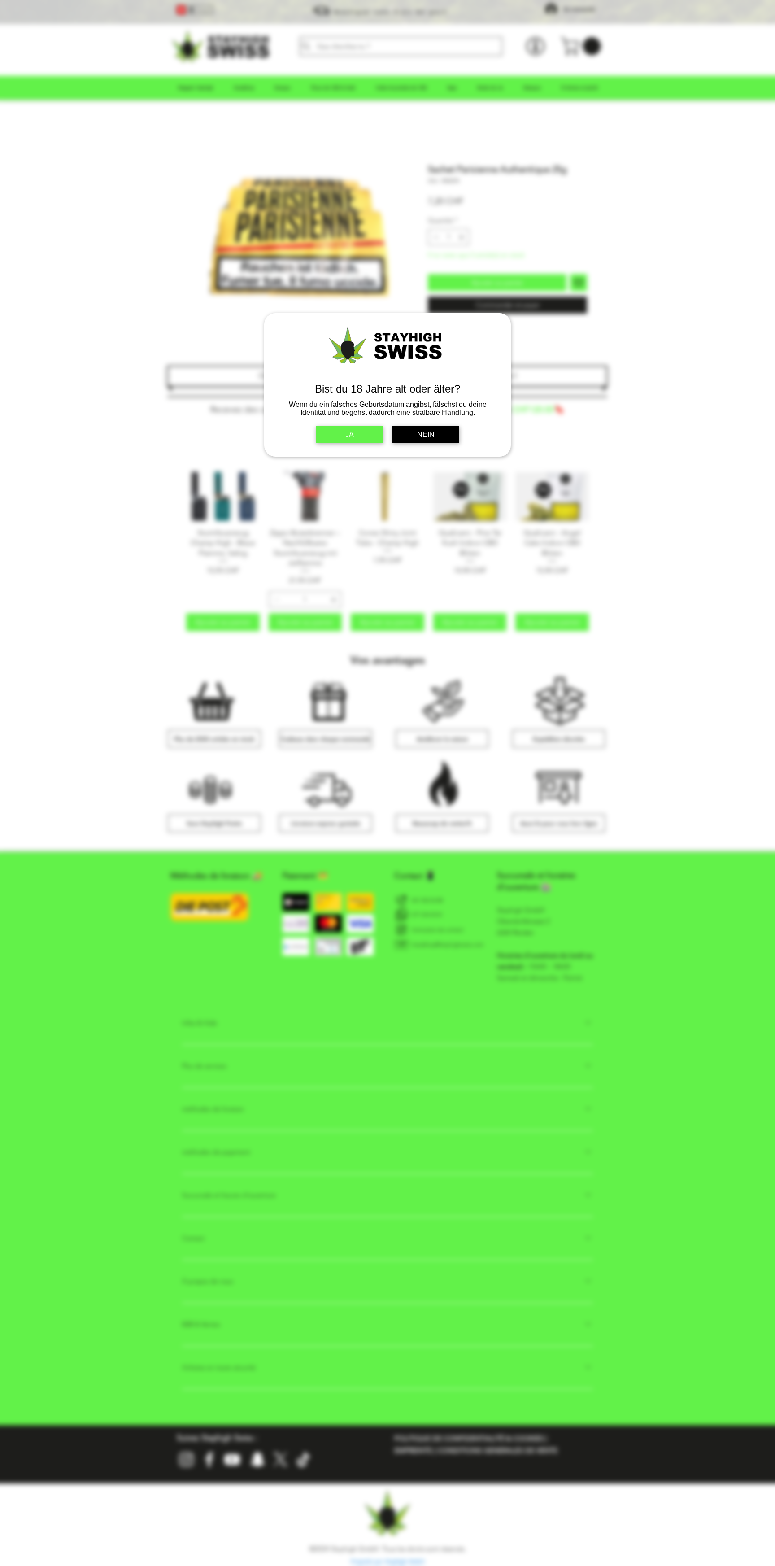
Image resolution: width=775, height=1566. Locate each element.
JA (349, 434)
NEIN (426, 434)
